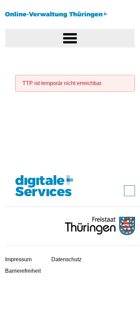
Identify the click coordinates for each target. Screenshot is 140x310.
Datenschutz (66, 259)
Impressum (18, 259)
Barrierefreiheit (23, 271)
